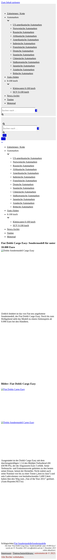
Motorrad (11, 103)
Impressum (6, 553)
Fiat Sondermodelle (23, 543)
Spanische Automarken (23, 54)
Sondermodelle (39, 543)
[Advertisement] (28, 281)
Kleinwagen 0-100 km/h (24, 88)
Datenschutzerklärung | (23, 553)
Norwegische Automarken (25, 28)
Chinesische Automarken (24, 58)
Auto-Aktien (13, 77)
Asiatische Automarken (23, 69)
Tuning (10, 99)
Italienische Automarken (24, 43)
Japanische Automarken (24, 66)
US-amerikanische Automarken (27, 25)
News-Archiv (13, 96)
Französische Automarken (25, 47)
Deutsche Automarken (23, 51)
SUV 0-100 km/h (21, 92)
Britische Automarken (23, 73)
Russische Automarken (23, 32)
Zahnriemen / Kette (16, 13)
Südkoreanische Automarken (26, 62)
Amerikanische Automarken (26, 39)
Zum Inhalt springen (10, 2)
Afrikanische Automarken (25, 36)
